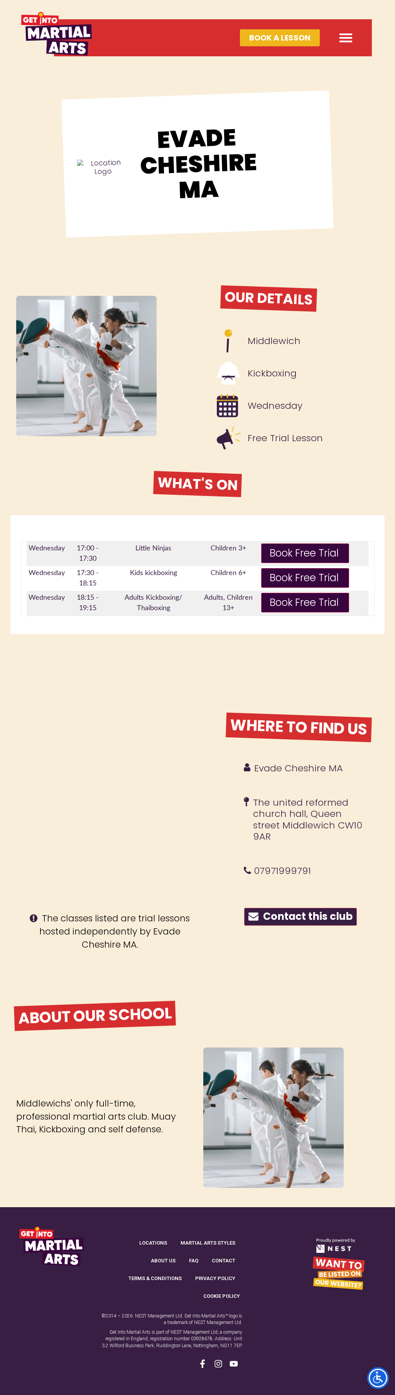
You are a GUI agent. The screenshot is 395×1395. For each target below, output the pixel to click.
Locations (153, 1243)
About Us (163, 1260)
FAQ (193, 1260)
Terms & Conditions (155, 1278)
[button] (346, 38)
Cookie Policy (221, 1296)
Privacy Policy (215, 1278)
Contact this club (305, 916)
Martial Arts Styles (208, 1243)
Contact (223, 1260)
